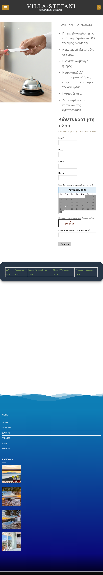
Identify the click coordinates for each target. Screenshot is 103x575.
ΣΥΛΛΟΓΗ (6, 433)
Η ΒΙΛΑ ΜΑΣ (6, 428)
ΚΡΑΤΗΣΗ (6, 449)
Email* (61, 138)
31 (61, 212)
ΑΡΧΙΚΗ (5, 423)
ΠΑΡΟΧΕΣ (6, 438)
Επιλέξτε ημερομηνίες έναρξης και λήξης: (75, 185)
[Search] (99, 7)
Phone (61, 161)
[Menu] (5, 7)
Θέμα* (60, 150)
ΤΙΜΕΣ (4, 443)
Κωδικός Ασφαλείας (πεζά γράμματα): (74, 230)
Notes (61, 173)
